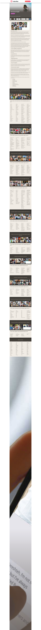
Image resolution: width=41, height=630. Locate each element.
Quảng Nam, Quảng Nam (17, 148)
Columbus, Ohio (28, 108)
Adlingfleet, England (23, 247)
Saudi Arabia (11, 345)
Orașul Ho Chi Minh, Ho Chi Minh (23, 145)
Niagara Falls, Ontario (28, 227)
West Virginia (17, 119)
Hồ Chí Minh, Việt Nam (17, 141)
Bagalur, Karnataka (28, 194)
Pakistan (11, 347)
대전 (21, 310)
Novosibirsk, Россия (17, 272)
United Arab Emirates (11, 350)
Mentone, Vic (17, 174)
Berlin (10, 290)
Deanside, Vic (28, 171)
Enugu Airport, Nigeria (28, 334)
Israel (10, 352)
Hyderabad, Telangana (22, 202)
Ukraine (16, 346)
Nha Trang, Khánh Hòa (12, 140)
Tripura (16, 197)
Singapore (11, 349)
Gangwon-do (11, 314)
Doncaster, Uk (17, 248)
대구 (16, 317)
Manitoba (11, 224)
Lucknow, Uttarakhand (28, 201)
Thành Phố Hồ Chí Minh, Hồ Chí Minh (17, 143)
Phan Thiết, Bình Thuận (22, 146)
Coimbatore (28, 197)
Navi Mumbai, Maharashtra (28, 193)
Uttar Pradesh (17, 198)
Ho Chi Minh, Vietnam (11, 141)
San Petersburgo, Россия (22, 273)
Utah (16, 116)
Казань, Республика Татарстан (29, 271)
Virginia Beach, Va (28, 119)
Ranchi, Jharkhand (28, 199)
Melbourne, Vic (11, 171)
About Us (14, 82)
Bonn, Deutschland (28, 291)
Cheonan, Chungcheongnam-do (28, 316)
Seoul (16, 312)
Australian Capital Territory (12, 165)
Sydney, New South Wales (23, 172)
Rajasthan (17, 195)
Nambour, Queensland (17, 172)
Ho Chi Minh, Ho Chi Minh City (12, 137)
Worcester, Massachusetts (28, 114)
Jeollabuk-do (17, 311)
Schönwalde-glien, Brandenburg (22, 295)
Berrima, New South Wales (23, 165)
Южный (16, 271)
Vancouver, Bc (28, 225)
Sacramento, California (22, 113)
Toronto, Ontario (17, 225)
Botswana (22, 351)
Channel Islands (11, 247)
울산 (21, 312)
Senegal (27, 353)
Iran (21, 354)
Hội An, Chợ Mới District (22, 139)
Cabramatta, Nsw (22, 174)
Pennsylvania (17, 112)
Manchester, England (23, 249)
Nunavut (11, 228)
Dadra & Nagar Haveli (11, 195)
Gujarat (11, 198)
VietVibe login (14, 85)
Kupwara (22, 203)
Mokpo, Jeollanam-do (28, 311)
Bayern (11, 289)
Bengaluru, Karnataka (22, 196)
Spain (10, 354)
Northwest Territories (11, 226)
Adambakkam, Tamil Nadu (23, 193)
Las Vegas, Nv (22, 115)
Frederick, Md (28, 117)
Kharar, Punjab (22, 208)
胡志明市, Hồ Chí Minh (22, 140)
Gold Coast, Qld (17, 168)
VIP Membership (14, 86)
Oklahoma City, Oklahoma (28, 111)
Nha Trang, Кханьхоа (12, 142)
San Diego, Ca (22, 117)
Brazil (10, 351)
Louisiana (11, 116)
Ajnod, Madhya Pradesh (28, 195)
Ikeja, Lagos (22, 334)
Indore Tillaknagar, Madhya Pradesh (28, 190)
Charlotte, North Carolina (28, 110)
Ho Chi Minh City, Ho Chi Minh (12, 148)
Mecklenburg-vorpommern (11, 294)
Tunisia (16, 351)
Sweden (27, 344)
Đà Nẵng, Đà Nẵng (28, 145)
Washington (17, 118)
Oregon (16, 111)
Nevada (16, 105)
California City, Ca (28, 105)
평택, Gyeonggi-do (28, 314)
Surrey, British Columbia (22, 225)
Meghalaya (17, 191)
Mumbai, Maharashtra (17, 200)
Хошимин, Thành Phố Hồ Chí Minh (28, 139)
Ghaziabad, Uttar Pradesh (22, 197)
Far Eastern (11, 268)
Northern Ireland (11, 249)
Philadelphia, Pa (22, 119)
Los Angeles (28, 143)
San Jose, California (23, 105)
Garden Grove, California (22, 109)
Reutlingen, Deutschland (22, 294)
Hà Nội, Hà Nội (22, 142)
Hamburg (11, 292)
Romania (11, 355)
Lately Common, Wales (28, 251)
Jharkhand (11, 201)
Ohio (16, 110)
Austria (16, 342)
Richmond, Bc (28, 224)
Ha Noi (16, 138)
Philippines (11, 346)
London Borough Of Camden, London (23, 251)
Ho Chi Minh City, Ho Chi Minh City (17, 145)
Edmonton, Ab (17, 227)
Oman (16, 354)
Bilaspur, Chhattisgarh (22, 200)
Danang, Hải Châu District (17, 142)
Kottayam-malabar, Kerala (28, 202)
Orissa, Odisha (22, 207)
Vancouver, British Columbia (23, 227)
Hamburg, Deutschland (28, 290)
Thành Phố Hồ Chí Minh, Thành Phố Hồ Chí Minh (12, 145)
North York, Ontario (23, 229)
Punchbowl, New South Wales (22, 167)
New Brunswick (11, 225)
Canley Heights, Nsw (18, 167)
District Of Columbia (12, 109)
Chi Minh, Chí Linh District (28, 144)
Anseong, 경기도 (28, 317)
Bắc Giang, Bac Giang (23, 147)
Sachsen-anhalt (17, 292)
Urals (10, 271)
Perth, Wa (11, 172)
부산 (21, 311)
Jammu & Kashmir (12, 200)
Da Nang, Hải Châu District (12, 149)
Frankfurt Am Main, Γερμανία (28, 295)
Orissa (16, 193)
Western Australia (12, 170)
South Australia (11, 168)
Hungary (22, 345)
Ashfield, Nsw (17, 169)
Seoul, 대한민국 (28, 310)
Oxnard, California (23, 122)
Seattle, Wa (28, 109)
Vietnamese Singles (15, 81)
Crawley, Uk (17, 247)
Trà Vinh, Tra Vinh (28, 141)
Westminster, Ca (22, 108)
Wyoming (17, 120)
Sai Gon (16, 147)
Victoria (11, 169)
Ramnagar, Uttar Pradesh (22, 199)
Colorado (11, 107)
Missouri (11, 121)
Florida (11, 110)
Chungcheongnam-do (12, 312)
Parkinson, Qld (17, 173)
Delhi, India (17, 201)
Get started (12, 13)
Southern (11, 270)
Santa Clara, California (28, 118)
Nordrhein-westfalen (18, 289)
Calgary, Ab (17, 229)
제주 (21, 315)
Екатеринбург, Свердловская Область (28, 269)
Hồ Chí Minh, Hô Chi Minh (12, 146)
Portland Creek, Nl (23, 228)
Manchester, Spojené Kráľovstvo (28, 249)
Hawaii (11, 111)
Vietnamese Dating (15, 80)
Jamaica (27, 346)
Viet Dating (14, 79)
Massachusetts (11, 118)
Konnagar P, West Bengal (22, 204)
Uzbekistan (28, 354)
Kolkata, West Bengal (23, 191)
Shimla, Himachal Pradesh (22, 206)
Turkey (11, 344)
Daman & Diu (11, 196)
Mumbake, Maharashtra (22, 205)
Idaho (10, 112)
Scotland (11, 250)
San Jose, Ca (22, 107)
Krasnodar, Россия (23, 268)
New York (16, 108)
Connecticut (11, 108)
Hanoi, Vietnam (11, 139)
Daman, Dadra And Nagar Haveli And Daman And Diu (28, 204)
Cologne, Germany (23, 291)
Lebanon (16, 347)
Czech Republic (22, 353)
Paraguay (28, 347)
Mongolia (27, 342)
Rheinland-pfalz (17, 290)
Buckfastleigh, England (17, 249)
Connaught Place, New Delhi (22, 194)
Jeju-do (16, 310)
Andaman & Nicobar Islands (12, 190)
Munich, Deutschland (28, 292)
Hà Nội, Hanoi (17, 144)
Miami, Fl (22, 114)
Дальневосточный (12, 272)
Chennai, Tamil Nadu (18, 202)
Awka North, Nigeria (17, 334)
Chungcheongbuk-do (12, 311)
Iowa (10, 114)
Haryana (11, 199)
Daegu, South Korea (23, 317)
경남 (16, 315)
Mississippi (11, 120)
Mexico (22, 342)
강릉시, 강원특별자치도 (29, 312)
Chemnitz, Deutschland (22, 293)
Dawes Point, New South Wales (28, 167)
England (11, 248)
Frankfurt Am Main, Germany (28, 289)
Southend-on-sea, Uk (28, 250)
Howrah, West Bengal (29, 192)
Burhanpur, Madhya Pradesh (23, 201)
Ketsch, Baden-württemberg (22, 289)
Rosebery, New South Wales (29, 170)
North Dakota (17, 109)
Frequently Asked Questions (16, 84)
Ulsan (16, 313)
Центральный (17, 270)
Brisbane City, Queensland (17, 170)
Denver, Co (28, 122)
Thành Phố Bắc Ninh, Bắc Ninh (28, 137)
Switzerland (11, 353)
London (11, 252)
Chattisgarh (11, 194)
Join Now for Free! (27, 1)
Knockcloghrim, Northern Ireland (28, 248)
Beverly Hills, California (28, 107)
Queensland (11, 167)
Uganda (22, 344)
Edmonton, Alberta (17, 228)
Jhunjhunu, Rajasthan (28, 196)
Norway (16, 349)
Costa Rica (22, 346)
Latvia (21, 347)
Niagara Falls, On (28, 229)
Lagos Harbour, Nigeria (11, 334)
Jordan (27, 349)
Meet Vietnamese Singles (13, 16)
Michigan (11, 119)
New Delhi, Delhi (17, 203)
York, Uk (22, 248)
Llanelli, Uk (17, 251)
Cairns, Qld (28, 172)
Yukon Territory (17, 224)
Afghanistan (22, 349)
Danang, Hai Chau (17, 137)
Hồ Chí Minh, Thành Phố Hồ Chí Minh (12, 143)
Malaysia (11, 342)
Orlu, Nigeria (11, 335)
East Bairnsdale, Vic (23, 169)
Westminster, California (22, 120)
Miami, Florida (28, 115)
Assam (11, 192)
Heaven (22, 144)
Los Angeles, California (28, 113)
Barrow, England (28, 247)
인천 (21, 313)
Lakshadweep (11, 203)
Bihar (10, 193)
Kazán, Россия (28, 268)
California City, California (28, 120)
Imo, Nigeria (11, 336)
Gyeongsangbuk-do (12, 316)
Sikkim (16, 196)
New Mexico (17, 107)
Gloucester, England (23, 250)
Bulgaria (27, 351)
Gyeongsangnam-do (12, 317)
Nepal (16, 344)
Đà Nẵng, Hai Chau (28, 142)
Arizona (11, 105)
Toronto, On (17, 226)
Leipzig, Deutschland (28, 294)
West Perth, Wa (17, 171)
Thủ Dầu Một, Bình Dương (23, 137)
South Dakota (17, 114)
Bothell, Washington (28, 112)
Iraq (16, 353)
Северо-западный (17, 268)
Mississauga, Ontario (22, 224)
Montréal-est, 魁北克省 (28, 226)
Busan (11, 310)
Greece (27, 345)
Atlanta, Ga (22, 111)
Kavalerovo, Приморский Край (23, 270)
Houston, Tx (17, 121)
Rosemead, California (23, 121)
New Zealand (17, 345)
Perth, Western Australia (17, 166)
